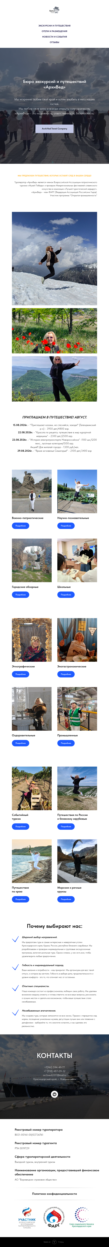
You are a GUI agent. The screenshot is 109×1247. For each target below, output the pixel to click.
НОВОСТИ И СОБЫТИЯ (54, 36)
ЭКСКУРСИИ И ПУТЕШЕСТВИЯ (54, 25)
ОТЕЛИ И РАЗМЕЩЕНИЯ (54, 31)
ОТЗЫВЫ (54, 42)
